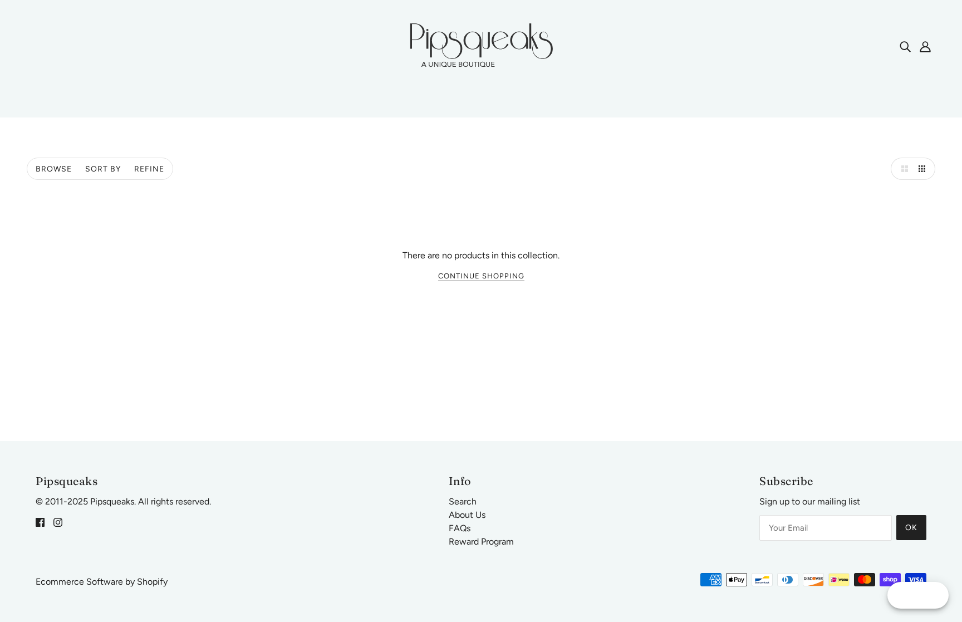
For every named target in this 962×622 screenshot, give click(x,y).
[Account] (925, 46)
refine (149, 169)
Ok (911, 527)
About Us (467, 515)
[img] (905, 46)
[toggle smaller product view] (924, 169)
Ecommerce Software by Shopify (102, 581)
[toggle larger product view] (902, 169)
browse (54, 169)
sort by (103, 169)
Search (463, 501)
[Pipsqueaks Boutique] (481, 45)
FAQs (459, 528)
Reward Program (481, 541)
